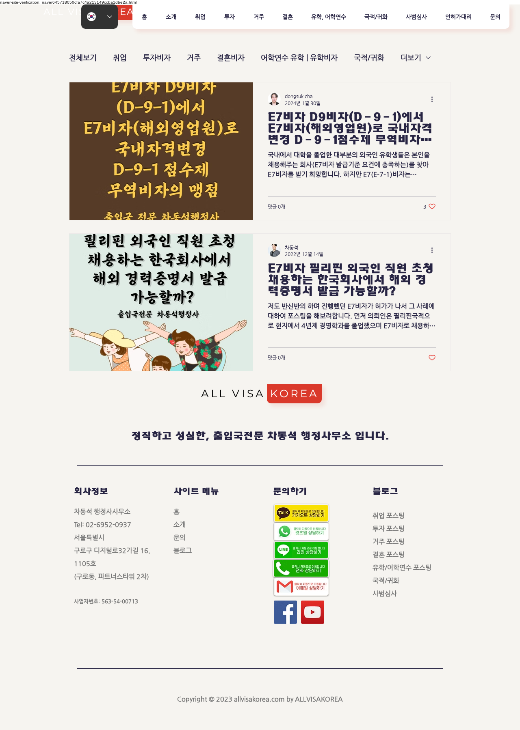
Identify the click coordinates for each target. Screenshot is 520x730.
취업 (120, 57)
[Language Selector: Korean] (99, 16)
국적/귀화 (369, 57)
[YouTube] (312, 612)
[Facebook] (285, 612)
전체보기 (83, 57)
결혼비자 (231, 57)
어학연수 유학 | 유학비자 (299, 57)
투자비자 (157, 57)
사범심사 (388, 593)
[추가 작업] (435, 99)
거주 (194, 57)
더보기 (411, 57)
